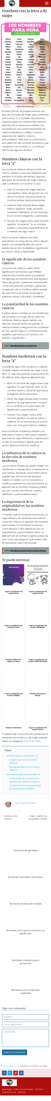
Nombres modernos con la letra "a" (23, 774)
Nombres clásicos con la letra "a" (22, 755)
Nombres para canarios (10, 817)
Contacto (39, 1089)
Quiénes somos (9, 1092)
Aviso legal (7, 1089)
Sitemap (21, 1092)
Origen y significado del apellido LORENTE (38, 817)
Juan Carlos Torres (24, 802)
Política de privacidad (23, 1089)
